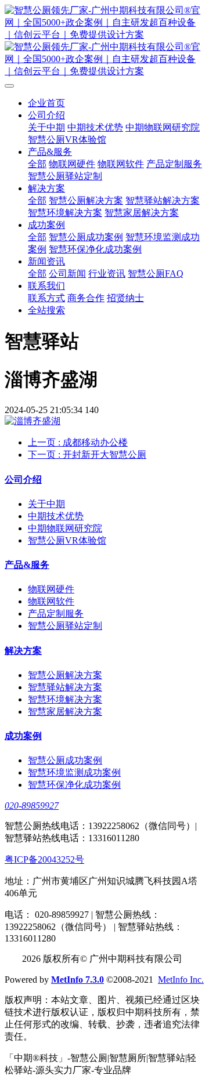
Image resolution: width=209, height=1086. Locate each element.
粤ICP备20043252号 (44, 859)
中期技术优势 (95, 127)
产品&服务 (50, 152)
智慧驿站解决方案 (162, 200)
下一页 (87, 454)
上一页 (78, 442)
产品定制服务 (174, 164)
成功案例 (46, 225)
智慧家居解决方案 (142, 213)
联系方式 (46, 298)
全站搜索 (46, 310)
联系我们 (46, 286)
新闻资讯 (46, 261)
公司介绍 (46, 115)
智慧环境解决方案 (65, 213)
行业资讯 (106, 273)
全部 (37, 164)
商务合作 (86, 298)
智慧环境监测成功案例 (74, 772)
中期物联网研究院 (162, 127)
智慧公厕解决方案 (86, 200)
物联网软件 (121, 164)
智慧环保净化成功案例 (95, 249)
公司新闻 (67, 273)
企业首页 (46, 103)
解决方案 (46, 188)
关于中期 (46, 127)
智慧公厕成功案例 (86, 237)
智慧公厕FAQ (155, 273)
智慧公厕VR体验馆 (67, 139)
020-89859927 (32, 805)
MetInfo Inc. (181, 979)
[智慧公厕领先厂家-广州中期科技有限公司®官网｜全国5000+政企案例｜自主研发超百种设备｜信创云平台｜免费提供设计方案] (104, 41)
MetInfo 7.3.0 (77, 979)
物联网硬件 (72, 164)
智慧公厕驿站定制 (65, 176)
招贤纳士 (125, 298)
